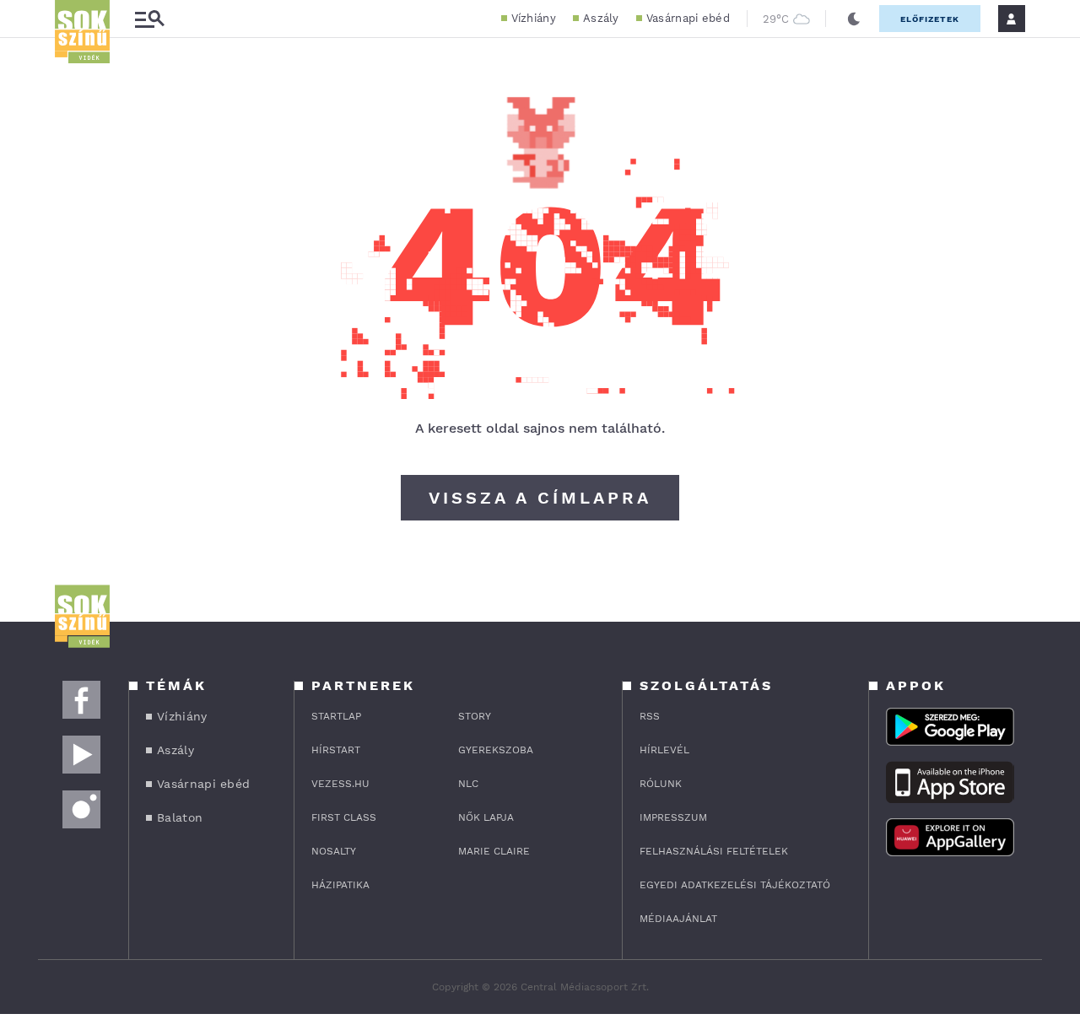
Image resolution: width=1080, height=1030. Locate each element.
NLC (468, 784)
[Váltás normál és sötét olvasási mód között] (854, 18)
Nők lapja (486, 817)
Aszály (601, 18)
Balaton (179, 817)
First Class (343, 817)
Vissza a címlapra (540, 498)
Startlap (336, 716)
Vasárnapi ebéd (688, 18)
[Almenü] (149, 19)
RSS (650, 716)
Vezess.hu (340, 784)
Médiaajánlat (678, 919)
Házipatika (340, 885)
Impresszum (673, 817)
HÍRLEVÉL (664, 750)
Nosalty (333, 851)
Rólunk (661, 784)
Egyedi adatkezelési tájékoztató (735, 885)
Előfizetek (929, 19)
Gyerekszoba (495, 750)
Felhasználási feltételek (714, 851)
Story (474, 716)
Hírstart (335, 750)
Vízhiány (533, 18)
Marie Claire (494, 851)
